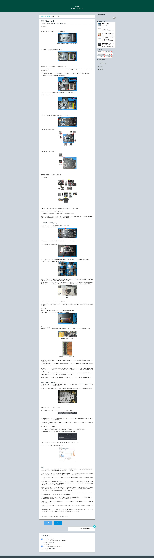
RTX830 (109, 54)
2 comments (63, 23)
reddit (47, 384)
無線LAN (109, 56)
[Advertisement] (111, 73)
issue (77, 6)
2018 (101, 69)
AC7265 (90, 384)
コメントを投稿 (44, 550)
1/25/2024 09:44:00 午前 (49, 548)
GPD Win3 (49, 16)
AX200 (82, 384)
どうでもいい (101, 56)
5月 (101, 62)
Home (43, 16)
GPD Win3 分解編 (47, 21)
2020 (101, 66)
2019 (101, 67)
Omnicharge (101, 54)
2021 (101, 60)
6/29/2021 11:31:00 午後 (49, 542)
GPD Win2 (101, 51)
